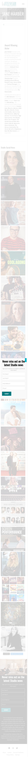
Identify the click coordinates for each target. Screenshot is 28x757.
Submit (7, 394)
